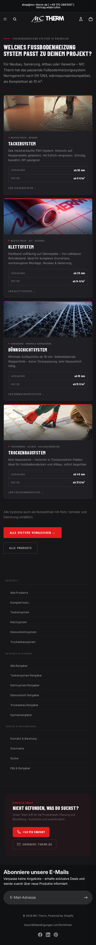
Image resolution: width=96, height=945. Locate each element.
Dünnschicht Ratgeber (24, 695)
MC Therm (40, 915)
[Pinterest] (55, 934)
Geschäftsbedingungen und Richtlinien (48, 925)
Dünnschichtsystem (23, 632)
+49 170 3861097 (34, 832)
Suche (14, 758)
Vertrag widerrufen (48, 7)
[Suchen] (15, 19)
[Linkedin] (48, 934)
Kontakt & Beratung (23, 738)
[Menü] (5, 19)
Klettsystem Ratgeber (25, 685)
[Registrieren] (85, 897)
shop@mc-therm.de (37, 844)
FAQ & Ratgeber (20, 768)
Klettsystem (18, 622)
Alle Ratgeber (19, 665)
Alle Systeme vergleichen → (32, 532)
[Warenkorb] (91, 19)
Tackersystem (19, 612)
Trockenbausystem (22, 642)
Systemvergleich (21, 715)
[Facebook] (40, 934)
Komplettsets (19, 602)
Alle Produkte (20, 548)
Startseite (17, 748)
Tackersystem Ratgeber (26, 675)
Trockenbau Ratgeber (24, 705)
